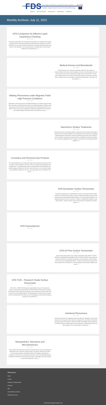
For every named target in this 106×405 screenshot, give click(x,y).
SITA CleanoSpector (30, 226)
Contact (69, 11)
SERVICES (60, 11)
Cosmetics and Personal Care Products (30, 158)
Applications (41, 11)
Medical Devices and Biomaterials (76, 65)
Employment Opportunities (14, 382)
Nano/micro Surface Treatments (76, 127)
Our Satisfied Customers (14, 391)
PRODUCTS (51, 11)
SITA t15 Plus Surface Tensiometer (76, 250)
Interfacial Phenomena (76, 313)
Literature (10, 385)
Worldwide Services (13, 395)
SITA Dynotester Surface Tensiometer (76, 189)
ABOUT (32, 11)
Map (9, 388)
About (9, 376)
